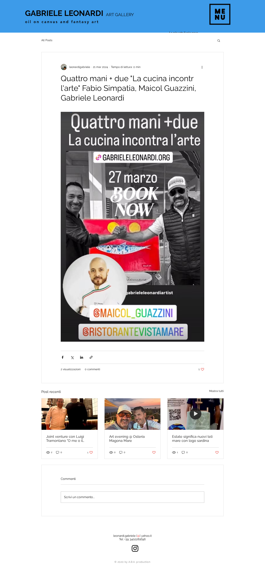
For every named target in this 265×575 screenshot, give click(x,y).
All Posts (46, 40)
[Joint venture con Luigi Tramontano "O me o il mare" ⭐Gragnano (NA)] (70, 414)
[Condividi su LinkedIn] (81, 357)
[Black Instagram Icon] (135, 548)
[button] (220, 14)
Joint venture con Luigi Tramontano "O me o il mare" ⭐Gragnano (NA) (65, 438)
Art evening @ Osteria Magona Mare (127, 438)
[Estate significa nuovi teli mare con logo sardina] (195, 414)
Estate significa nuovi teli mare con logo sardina (192, 438)
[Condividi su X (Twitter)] (72, 357)
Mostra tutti (216, 391)
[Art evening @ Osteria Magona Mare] (133, 414)
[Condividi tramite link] (91, 357)
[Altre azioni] (202, 67)
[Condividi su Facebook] (62, 357)
